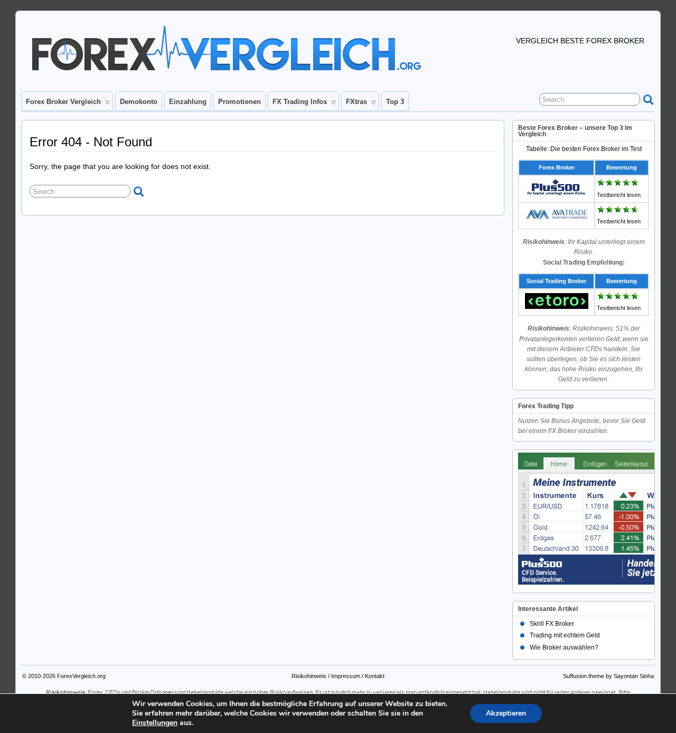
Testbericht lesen (619, 195)
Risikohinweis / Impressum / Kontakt (338, 676)
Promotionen (239, 102)
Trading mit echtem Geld (565, 635)
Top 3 (395, 102)
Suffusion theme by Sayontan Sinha (608, 676)
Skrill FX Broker (552, 623)
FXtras (356, 102)
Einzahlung (187, 102)
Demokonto (138, 102)
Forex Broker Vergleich (63, 102)
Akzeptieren (506, 713)
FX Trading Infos (300, 102)
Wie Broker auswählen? (564, 647)
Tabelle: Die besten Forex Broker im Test (584, 149)
